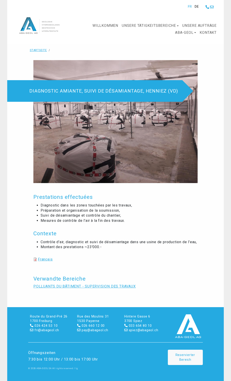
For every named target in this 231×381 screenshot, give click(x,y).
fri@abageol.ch (46, 330)
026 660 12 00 (93, 326)
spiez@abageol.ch (143, 330)
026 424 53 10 (45, 326)
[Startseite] (43, 25)
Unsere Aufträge (199, 25)
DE (197, 7)
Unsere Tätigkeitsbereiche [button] (149, 25)
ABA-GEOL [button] (184, 32)
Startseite (38, 50)
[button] (115, 121)
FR (190, 7)
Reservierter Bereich (185, 357)
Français (45, 259)
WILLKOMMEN (105, 25)
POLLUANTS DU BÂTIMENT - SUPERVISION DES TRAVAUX (84, 286)
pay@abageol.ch (94, 330)
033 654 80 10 (140, 326)
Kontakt (208, 32)
